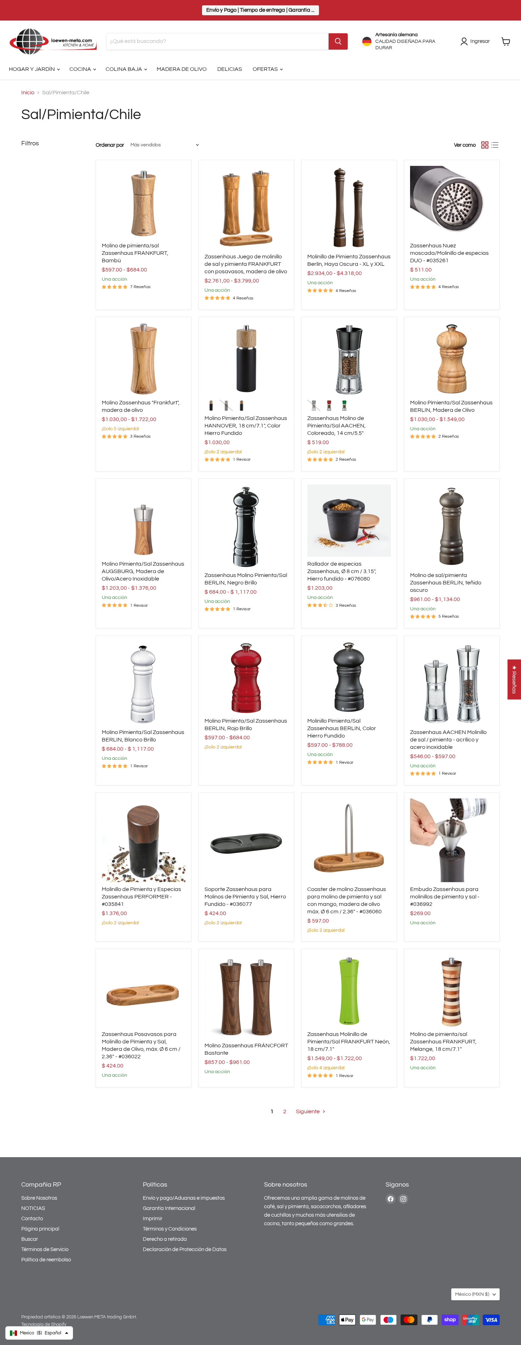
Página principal (40, 1229)
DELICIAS (229, 69)
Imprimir (152, 1218)
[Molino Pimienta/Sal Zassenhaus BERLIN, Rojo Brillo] (246, 677)
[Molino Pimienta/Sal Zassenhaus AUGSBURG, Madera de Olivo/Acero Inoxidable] (143, 520)
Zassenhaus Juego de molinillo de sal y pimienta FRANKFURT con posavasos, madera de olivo (246, 264)
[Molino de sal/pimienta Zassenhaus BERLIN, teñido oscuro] (452, 526)
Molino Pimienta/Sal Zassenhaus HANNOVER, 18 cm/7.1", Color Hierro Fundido (246, 425)
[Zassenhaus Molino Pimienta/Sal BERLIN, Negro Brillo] (246, 526)
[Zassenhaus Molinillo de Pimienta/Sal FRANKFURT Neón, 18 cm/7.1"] (349, 991)
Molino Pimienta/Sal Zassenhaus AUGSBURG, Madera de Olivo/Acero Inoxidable (143, 571)
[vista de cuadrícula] (485, 145)
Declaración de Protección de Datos (184, 1249)
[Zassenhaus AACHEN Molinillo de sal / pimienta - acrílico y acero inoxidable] (452, 683)
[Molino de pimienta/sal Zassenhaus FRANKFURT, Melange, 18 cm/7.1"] (452, 991)
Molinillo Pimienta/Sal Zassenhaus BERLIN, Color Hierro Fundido (341, 728)
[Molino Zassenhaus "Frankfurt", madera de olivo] (143, 359)
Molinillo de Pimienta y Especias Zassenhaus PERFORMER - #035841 (141, 896)
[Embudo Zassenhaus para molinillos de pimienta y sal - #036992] (452, 840)
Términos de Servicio (44, 1249)
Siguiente (308, 1111)
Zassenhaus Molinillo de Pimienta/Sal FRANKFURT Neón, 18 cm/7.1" (348, 1041)
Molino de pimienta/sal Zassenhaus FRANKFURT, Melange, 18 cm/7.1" (443, 1041)
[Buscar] (338, 41)
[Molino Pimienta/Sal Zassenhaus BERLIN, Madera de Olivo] (452, 359)
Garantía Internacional (169, 1208)
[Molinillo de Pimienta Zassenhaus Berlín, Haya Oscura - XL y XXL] (349, 208)
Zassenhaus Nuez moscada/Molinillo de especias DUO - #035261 (449, 253)
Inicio (27, 92)
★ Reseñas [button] (514, 679)
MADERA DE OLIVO (182, 69)
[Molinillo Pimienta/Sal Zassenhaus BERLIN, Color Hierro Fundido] (349, 677)
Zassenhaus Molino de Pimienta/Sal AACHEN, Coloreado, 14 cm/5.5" (336, 425)
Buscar (29, 1239)
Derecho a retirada (165, 1239)
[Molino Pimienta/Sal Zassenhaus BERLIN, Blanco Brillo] (143, 683)
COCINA (80, 69)
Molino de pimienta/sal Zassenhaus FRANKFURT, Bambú (135, 253)
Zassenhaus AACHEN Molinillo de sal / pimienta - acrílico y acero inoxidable (448, 739)
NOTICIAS (33, 1208)
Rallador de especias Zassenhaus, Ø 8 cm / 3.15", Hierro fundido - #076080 (341, 571)
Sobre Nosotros (39, 1198)
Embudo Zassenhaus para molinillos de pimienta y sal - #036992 (445, 896)
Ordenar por (110, 145)
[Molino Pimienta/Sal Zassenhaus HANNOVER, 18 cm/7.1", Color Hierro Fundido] (246, 359)
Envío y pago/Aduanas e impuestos (184, 1198)
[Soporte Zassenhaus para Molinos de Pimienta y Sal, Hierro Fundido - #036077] (246, 840)
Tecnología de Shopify (43, 1324)
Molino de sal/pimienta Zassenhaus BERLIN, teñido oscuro (445, 582)
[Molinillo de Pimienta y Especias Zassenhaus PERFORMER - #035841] (143, 840)
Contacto (32, 1218)
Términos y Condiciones (170, 1229)
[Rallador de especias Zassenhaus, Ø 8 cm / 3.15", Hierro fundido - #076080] (349, 520)
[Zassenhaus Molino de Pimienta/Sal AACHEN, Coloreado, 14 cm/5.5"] (349, 359)
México (472, 1294)
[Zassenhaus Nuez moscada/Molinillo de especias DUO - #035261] (452, 202)
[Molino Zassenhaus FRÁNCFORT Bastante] (246, 996)
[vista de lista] (495, 145)
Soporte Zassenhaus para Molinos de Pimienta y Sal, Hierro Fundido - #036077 (245, 896)
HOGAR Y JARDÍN (32, 69)
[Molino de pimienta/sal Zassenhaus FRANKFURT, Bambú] (143, 202)
